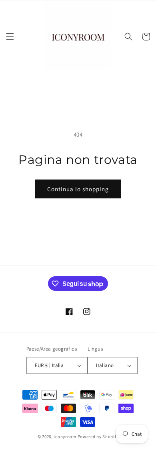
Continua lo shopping (78, 189)
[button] (10, 36)
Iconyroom (65, 436)
